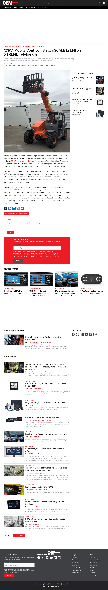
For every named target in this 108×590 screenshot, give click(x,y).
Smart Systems (30, 465)
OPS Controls (33, 405)
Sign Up (18, 260)
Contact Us (65, 584)
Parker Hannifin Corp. (35, 507)
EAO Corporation (34, 524)
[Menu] (103, 3)
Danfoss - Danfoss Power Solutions (40, 342)
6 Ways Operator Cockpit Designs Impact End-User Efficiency (46, 520)
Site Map (73, 584)
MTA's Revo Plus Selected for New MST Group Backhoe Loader (91, 293)
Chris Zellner (10, 356)
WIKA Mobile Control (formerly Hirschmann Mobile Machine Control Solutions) (31, 65)
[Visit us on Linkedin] (82, 334)
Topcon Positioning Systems (37, 473)
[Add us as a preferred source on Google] (22, 208)
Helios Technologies (35, 388)
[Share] (9, 208)
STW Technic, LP (34, 436)
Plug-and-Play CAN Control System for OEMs (81, 111)
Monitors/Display (38, 46)
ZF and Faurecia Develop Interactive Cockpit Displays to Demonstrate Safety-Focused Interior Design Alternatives (67, 293)
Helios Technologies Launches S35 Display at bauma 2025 (82, 100)
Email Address (18, 244)
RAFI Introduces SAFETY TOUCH (39, 487)
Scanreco (32, 369)
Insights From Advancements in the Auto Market (46, 434)
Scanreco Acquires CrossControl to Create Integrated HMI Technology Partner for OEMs (83, 90)
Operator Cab (9, 46)
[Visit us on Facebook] (73, 334)
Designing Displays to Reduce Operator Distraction (82, 78)
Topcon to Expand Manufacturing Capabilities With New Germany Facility (46, 469)
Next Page (19, 535)
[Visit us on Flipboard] (90, 334)
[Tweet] (18, 208)
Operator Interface (23, 46)
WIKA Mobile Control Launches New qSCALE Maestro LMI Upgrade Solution (38, 293)
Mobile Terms (30, 257)
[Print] (5, 208)
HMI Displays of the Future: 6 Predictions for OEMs (45, 450)
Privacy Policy (41, 257)
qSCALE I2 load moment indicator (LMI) (24, 161)
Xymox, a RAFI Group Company (38, 489)
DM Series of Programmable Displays (42, 417)
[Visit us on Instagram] (95, 334)
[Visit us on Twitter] (77, 334)
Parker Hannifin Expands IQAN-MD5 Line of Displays (44, 503)
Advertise (35, 584)
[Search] (99, 3)
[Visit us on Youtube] (86, 334)
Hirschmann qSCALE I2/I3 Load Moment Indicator (14, 292)
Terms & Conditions (55, 584)
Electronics (29, 431)
